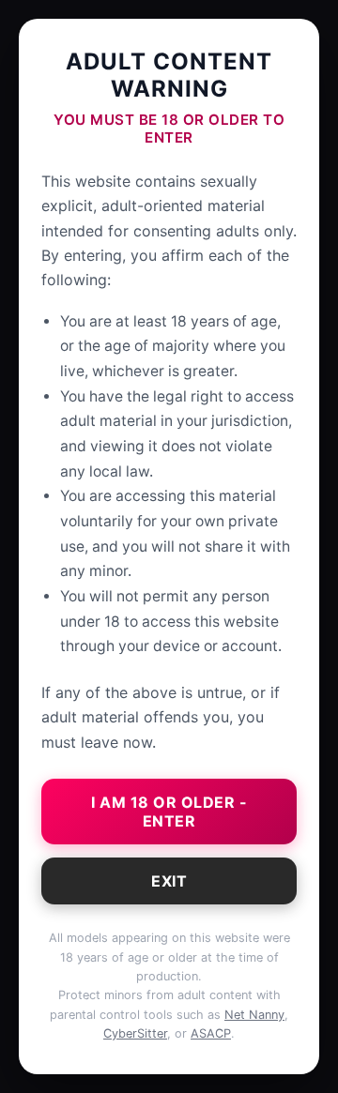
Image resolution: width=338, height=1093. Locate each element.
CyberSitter (135, 1033)
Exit (169, 881)
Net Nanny (254, 1015)
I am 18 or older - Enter (169, 811)
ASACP (211, 1033)
